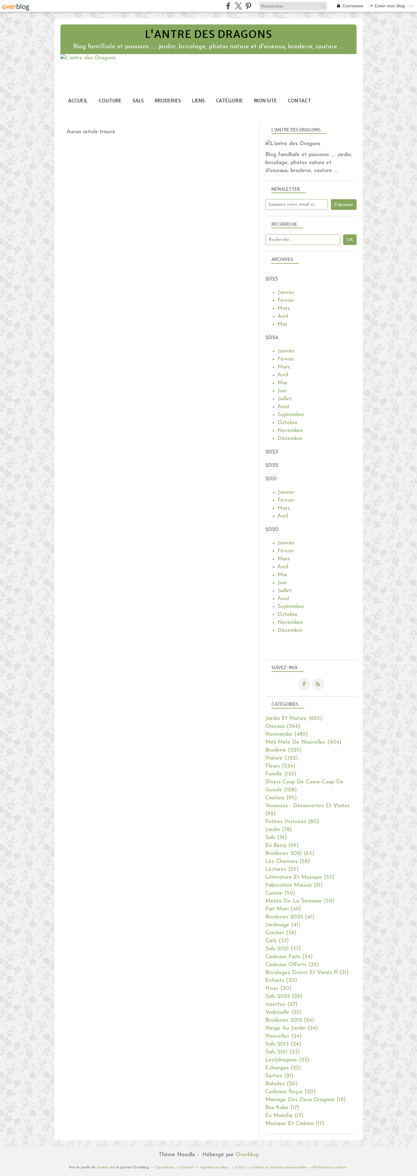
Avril (282, 316)
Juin (282, 391)
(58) (287, 861)
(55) (282, 869)
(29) (283, 996)
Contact (299, 101)
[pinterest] (248, 5)
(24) (289, 1020)
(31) (307, 973)
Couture (110, 101)
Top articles (165, 1167)
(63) (289, 853)
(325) (283, 750)
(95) (281, 798)
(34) (289, 957)
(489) (286, 734)
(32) (292, 965)
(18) (305, 1100)
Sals (138, 101)
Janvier (286, 292)
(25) (283, 1012)
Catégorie (229, 101)
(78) (278, 830)
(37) (277, 941)
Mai (282, 324)
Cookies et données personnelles (279, 1167)
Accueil (78, 101)
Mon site (265, 101)
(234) (280, 766)
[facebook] (228, 5)
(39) (280, 933)
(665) (293, 718)
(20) (281, 1084)
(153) (280, 774)
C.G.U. (240, 1167)
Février (285, 300)
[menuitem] (77, 101)
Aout (283, 407)
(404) (303, 742)
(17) (282, 1108)
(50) (280, 893)
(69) (282, 845)
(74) (276, 838)
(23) (282, 1052)
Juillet (284, 399)
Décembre (290, 438)
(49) (283, 909)
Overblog (247, 1155)
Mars (283, 308)
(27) (281, 1004)
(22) (283, 1068)
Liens (198, 101)
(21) (279, 1076)
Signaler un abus (215, 1167)
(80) (292, 822)
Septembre (290, 415)
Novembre (290, 431)
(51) (294, 885)
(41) (289, 917)
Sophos (103, 1167)
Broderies (168, 101)
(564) (282, 726)
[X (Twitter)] (238, 5)
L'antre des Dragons (208, 34)
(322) (281, 758)
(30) (281, 981)
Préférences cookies (330, 1167)
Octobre (287, 423)
